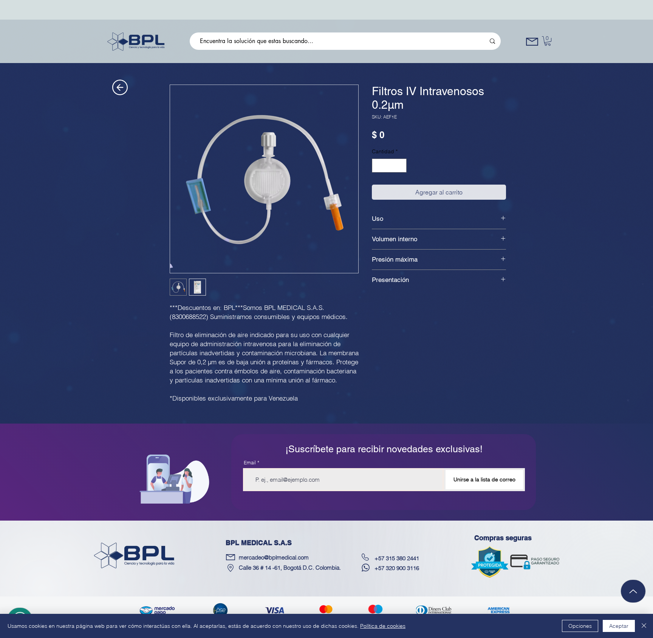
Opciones (580, 626)
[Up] (633, 591)
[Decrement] (377, 165)
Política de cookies (382, 626)
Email (250, 462)
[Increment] (400, 165)
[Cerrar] (643, 626)
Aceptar (618, 626)
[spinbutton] (389, 165)
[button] (547, 41)
